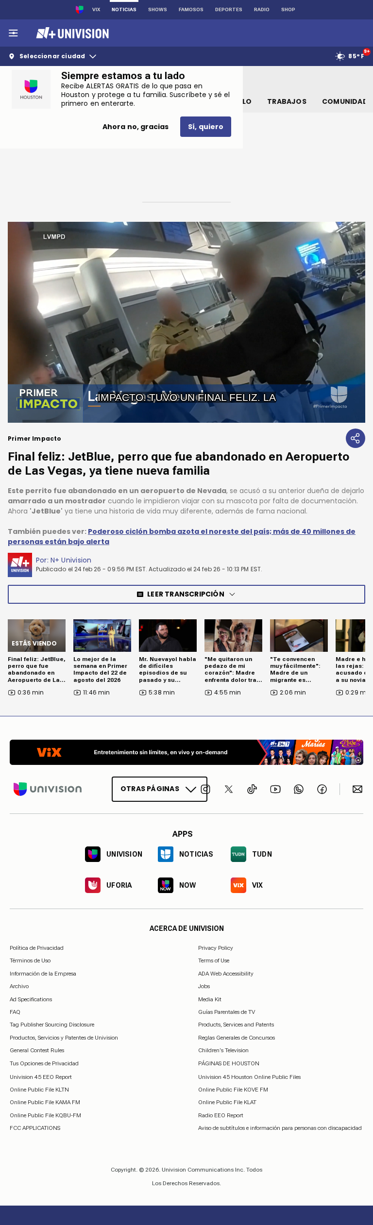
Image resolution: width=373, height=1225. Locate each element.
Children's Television (223, 1050)
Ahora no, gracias (135, 127)
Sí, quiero (205, 127)
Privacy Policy (215, 947)
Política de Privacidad (37, 947)
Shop (288, 9)
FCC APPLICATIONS (35, 1128)
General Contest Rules (37, 1050)
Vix (96, 9)
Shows (157, 9)
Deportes (228, 9)
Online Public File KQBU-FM (45, 1114)
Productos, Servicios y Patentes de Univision (64, 1037)
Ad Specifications (31, 998)
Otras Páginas (149, 789)
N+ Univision (71, 560)
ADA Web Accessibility (226, 973)
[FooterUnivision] (48, 789)
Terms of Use (213, 960)
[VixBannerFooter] (186, 752)
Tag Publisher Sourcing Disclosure (52, 1024)
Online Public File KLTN (39, 1089)
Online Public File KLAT (227, 1102)
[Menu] (13, 33)
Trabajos (286, 101)
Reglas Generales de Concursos (236, 1037)
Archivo (19, 986)
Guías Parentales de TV (226, 1012)
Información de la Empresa (43, 973)
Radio (262, 9)
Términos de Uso (30, 960)
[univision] (71, 33)
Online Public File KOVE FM (233, 1089)
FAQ (15, 1012)
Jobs (204, 986)
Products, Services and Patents (236, 1024)
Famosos (191, 9)
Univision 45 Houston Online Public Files (249, 1076)
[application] (186, 322)
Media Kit (209, 998)
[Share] (355, 438)
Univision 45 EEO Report (41, 1076)
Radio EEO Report (220, 1114)
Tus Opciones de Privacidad (44, 1063)
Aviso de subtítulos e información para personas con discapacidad (280, 1128)
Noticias (124, 9)
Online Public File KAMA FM (45, 1102)
